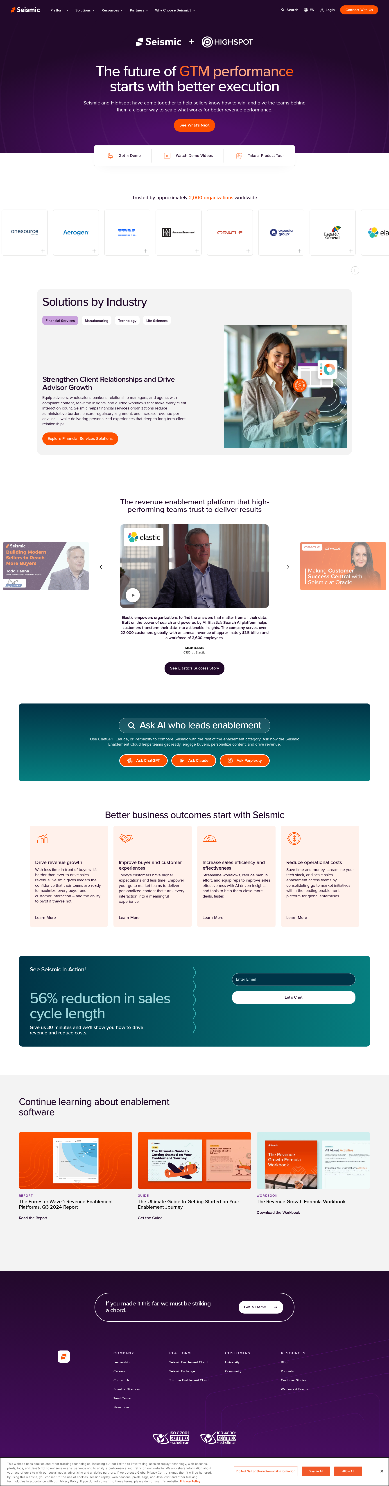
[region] (194, 1471)
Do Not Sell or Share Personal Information (265, 1471)
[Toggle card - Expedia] (269, 250)
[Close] (382, 1471)
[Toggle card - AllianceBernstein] (166, 250)
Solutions (83, 10)
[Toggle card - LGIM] (320, 250)
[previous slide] (100, 567)
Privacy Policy (190, 1481)
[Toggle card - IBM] (115, 250)
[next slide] (288, 567)
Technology (127, 321)
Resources (110, 10)
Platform (57, 10)
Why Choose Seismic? (173, 10)
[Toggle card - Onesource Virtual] (12, 250)
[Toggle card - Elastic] (371, 250)
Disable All (316, 1471)
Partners (137, 10)
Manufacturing (96, 321)
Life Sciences (157, 321)
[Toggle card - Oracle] (217, 250)
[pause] (355, 270)
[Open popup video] (133, 595)
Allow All (348, 1471)
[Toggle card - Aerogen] (63, 250)
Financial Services (60, 321)
